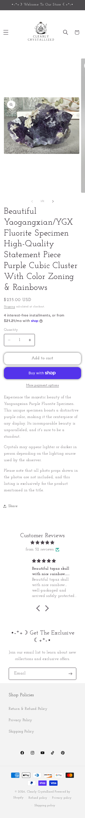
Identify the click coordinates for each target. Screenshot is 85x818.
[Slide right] (53, 201)
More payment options (42, 385)
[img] (42, 542)
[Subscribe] (70, 674)
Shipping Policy (21, 731)
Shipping (9, 306)
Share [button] (13, 506)
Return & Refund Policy (28, 709)
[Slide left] (32, 201)
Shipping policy (45, 805)
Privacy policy (62, 797)
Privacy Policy (20, 720)
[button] (6, 32)
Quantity (11, 330)
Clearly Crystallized (40, 791)
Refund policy (38, 797)
